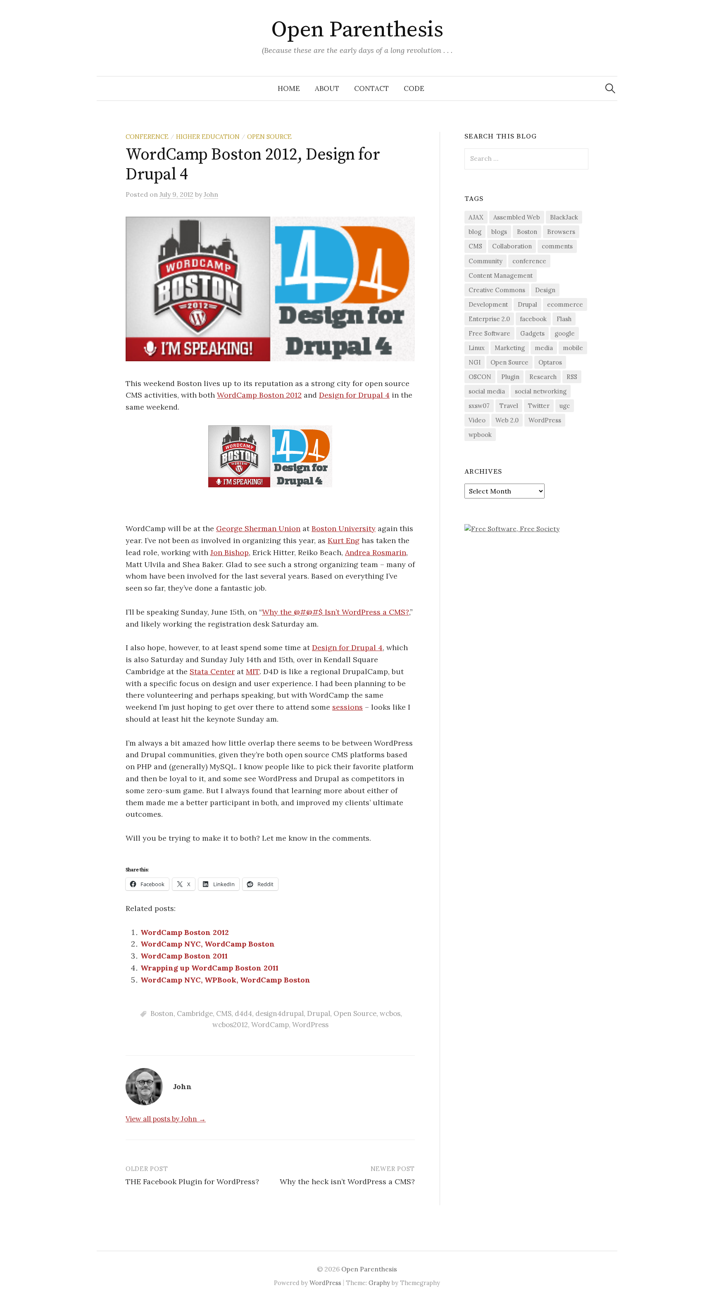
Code (414, 88)
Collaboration (512, 246)
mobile (573, 348)
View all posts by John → (166, 1118)
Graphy (379, 1283)
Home (289, 88)
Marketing (510, 348)
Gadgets (532, 333)
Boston (162, 1013)
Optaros (550, 362)
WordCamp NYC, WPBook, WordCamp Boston (225, 980)
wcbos (390, 1013)
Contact (371, 88)
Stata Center (212, 671)
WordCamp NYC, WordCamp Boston (207, 944)
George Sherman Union (258, 528)
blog (475, 232)
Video (477, 420)
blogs (499, 232)
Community (485, 261)
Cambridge (195, 1013)
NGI (475, 362)
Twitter (539, 406)
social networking (540, 391)
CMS (223, 1013)
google (565, 333)
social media (487, 391)
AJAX (476, 217)
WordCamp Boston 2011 (184, 956)
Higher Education (208, 137)
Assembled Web (516, 217)
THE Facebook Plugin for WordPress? (192, 1181)
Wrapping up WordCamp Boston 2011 (209, 968)
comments (557, 246)
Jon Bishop (229, 552)
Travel (509, 406)
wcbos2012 (230, 1024)
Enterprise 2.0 (489, 319)
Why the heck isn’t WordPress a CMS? (347, 1181)
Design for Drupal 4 (354, 395)
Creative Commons (497, 290)
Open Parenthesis (357, 30)
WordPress (310, 1024)
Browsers (561, 232)
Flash (564, 319)
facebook (533, 319)
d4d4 (243, 1013)
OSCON (480, 377)
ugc (564, 406)
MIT (252, 671)
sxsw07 (479, 406)
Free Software (489, 333)
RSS (571, 377)
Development (488, 304)
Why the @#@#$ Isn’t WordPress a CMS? (335, 612)
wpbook (480, 435)
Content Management (501, 275)
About (327, 88)
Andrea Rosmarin (375, 552)
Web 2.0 (507, 420)
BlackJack (564, 217)
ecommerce (565, 304)
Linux (477, 348)
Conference (147, 137)
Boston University (344, 528)
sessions (347, 707)
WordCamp (270, 1024)
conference (529, 261)
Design (545, 290)
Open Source (269, 137)
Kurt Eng (343, 540)
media (544, 348)
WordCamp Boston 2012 (259, 395)
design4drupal (279, 1013)
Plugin (510, 377)
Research (543, 377)
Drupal (318, 1013)
